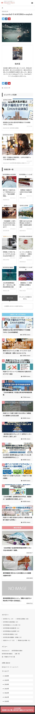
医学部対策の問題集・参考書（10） (12, 637)
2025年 (6, 680)
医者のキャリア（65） (9, 640)
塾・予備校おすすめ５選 (8, 656)
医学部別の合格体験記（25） (11, 621)
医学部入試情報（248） (23, 618)
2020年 (6, 701)
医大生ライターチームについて (10, 667)
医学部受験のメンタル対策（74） (12, 625)
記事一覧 (17, 653)
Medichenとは (5, 650)
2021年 (6, 697)
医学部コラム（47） (8, 618)
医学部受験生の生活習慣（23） (11, 631)
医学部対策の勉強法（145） (10, 634)
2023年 (6, 689)
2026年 (6, 676)
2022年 (6, 693)
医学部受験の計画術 (17, 650)
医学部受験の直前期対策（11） (11, 628)
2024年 (6, 684)
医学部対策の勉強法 (7, 653)
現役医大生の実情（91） (24, 640)
